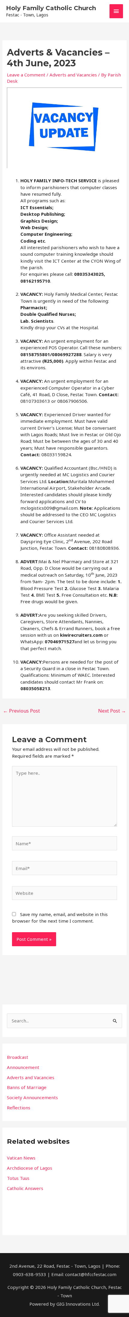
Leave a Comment (26, 75)
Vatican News (21, 1158)
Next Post (112, 710)
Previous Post (21, 710)
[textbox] (64, 1172)
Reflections (18, 1108)
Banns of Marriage (26, 1087)
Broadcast (17, 1057)
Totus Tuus (18, 1178)
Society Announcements (32, 1097)
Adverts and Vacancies (73, 75)
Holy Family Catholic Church (51, 8)
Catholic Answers (25, 1188)
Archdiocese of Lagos (29, 1168)
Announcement (23, 1067)
